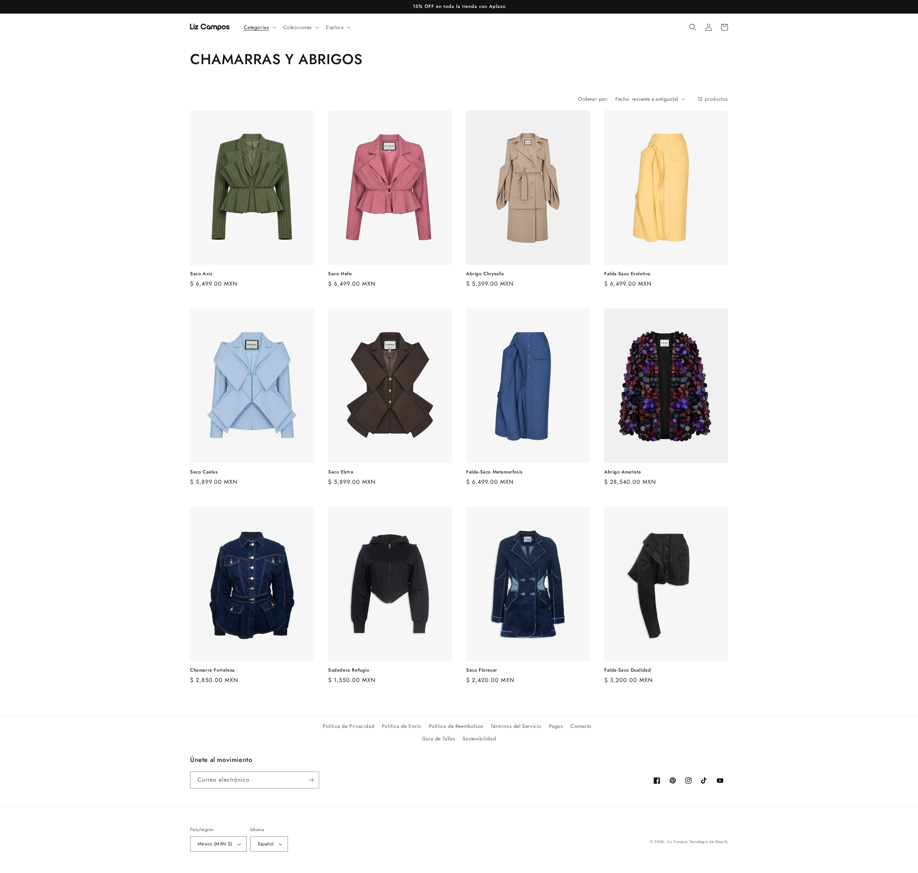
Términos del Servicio (516, 726)
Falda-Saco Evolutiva (627, 274)
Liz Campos (677, 841)
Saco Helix (340, 274)
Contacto (581, 726)
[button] (259, 27)
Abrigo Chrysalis (485, 274)
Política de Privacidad (348, 726)
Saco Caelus (204, 472)
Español (266, 843)
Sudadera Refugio (348, 670)
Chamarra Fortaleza (212, 670)
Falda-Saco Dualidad (627, 670)
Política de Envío (401, 726)
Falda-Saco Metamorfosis (494, 472)
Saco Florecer (481, 670)
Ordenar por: (593, 98)
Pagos (556, 726)
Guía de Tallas (438, 738)
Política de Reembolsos (456, 726)
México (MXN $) (215, 843)
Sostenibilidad (479, 738)
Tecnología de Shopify (708, 841)
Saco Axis (201, 274)
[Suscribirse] (311, 780)
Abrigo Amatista (622, 472)
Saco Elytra (341, 472)
